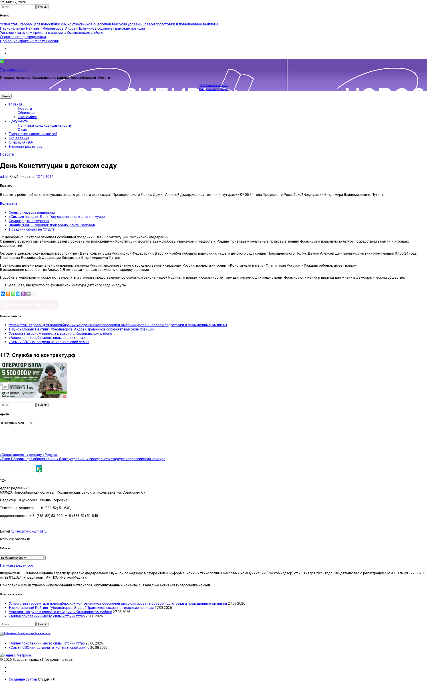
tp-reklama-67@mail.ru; (29, 531)
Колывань (8, 203)
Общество (26, 113)
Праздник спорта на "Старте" (32, 229)
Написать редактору (25, 146)
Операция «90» (21, 142)
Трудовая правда (14, 70)
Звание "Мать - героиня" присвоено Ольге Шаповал (52, 225)
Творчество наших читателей (33, 134)
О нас (22, 130)
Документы (19, 121)
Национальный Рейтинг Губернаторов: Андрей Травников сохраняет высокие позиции (72, 28)
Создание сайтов (23, 679)
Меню (6, 96)
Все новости (42, 633)
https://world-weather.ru (213, 85)
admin (4, 176)
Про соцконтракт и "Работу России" (29, 41)
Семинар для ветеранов (29, 221)
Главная (15, 104)
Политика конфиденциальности (44, 125)
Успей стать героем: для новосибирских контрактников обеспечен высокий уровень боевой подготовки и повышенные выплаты (109, 24)
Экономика (27, 117)
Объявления (19, 138)
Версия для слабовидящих (33, 305)
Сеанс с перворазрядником (23, 37)
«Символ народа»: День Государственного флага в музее (57, 217)
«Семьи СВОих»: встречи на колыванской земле (49, 342)
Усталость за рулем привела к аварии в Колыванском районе (51, 32)
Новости (25, 108)
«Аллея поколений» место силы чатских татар (47, 338)
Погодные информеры (213, 89)
